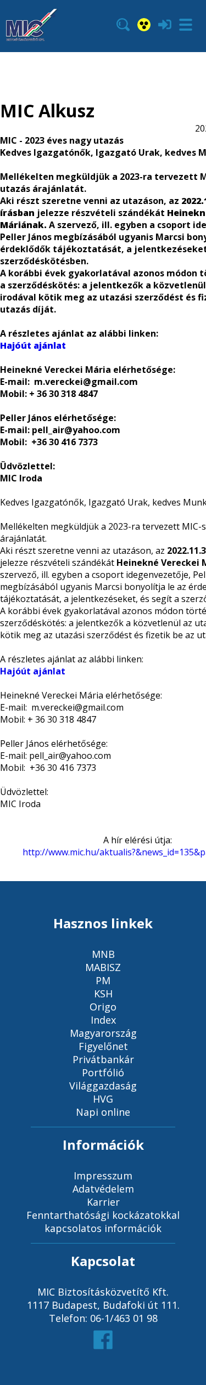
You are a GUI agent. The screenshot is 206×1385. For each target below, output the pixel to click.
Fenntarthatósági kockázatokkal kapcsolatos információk (103, 1221)
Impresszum (103, 1175)
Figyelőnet (103, 1046)
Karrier (103, 1201)
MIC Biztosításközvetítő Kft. (103, 1291)
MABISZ (103, 967)
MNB (103, 954)
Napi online (103, 1112)
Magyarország (103, 1033)
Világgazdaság (103, 1085)
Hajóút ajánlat (33, 345)
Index (103, 1019)
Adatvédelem (103, 1188)
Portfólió (103, 1072)
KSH (103, 993)
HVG (103, 1098)
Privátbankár (103, 1059)
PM (103, 980)
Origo (103, 1006)
